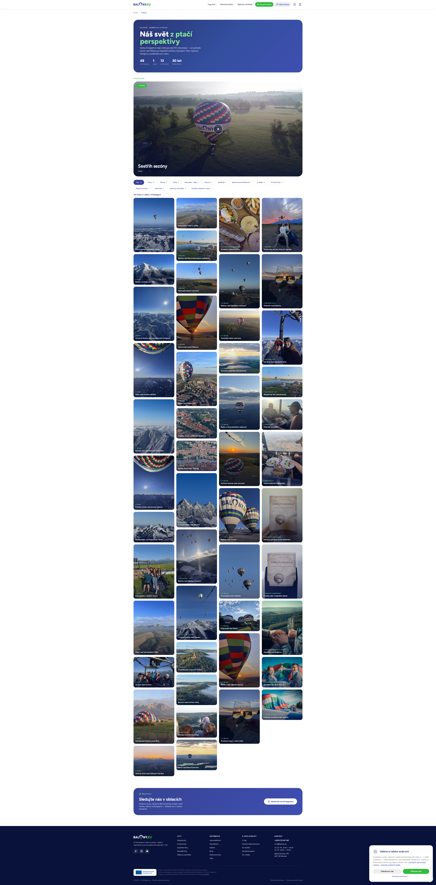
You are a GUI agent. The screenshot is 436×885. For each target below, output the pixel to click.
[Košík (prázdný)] (294, 4)
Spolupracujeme (248, 851)
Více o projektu (204, 874)
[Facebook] (136, 851)
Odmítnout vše (387, 871)
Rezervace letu (215, 855)
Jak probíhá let (215, 840)
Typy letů (211, 4)
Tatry (151, 182)
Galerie (212, 848)
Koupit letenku (266, 4)
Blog (211, 851)
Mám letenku (284, 4)
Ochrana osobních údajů (294, 880)
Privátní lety (276, 182)
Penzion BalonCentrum (251, 844)
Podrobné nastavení (400, 876)
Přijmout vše (416, 871)
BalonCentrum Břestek (241, 182)
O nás (244, 840)
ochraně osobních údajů (390, 865)
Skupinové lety (142, 188)
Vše (139, 182)
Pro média (246, 855)
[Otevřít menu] (300, 4)
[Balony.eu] (143, 4)
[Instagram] (141, 851)
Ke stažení (246, 848)
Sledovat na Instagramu (282, 801)
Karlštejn (222, 182)
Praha (176, 182)
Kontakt (279, 836)
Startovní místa (226, 4)
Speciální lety (182, 851)
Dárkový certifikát (245, 4)
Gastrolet (159, 188)
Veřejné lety (181, 840)
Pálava (163, 182)
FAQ (211, 858)
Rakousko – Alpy (192, 182)
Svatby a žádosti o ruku (201, 188)
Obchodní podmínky (277, 880)
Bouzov (208, 182)
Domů (136, 13)
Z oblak (261, 182)
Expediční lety (182, 848)
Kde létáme (214, 844)
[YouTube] (147, 851)
